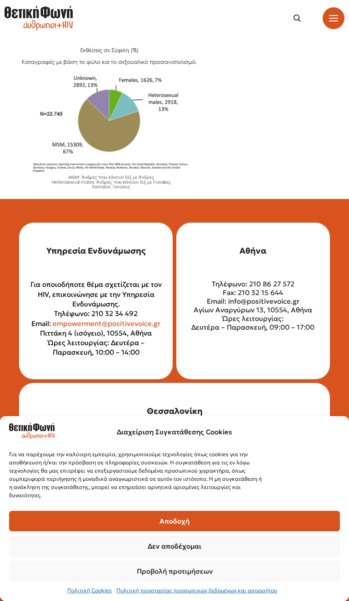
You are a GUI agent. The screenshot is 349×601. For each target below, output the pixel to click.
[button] (297, 18)
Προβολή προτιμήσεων (175, 571)
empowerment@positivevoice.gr (106, 323)
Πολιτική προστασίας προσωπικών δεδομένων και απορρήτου (196, 590)
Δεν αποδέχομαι (174, 546)
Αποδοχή (174, 521)
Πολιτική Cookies (89, 590)
